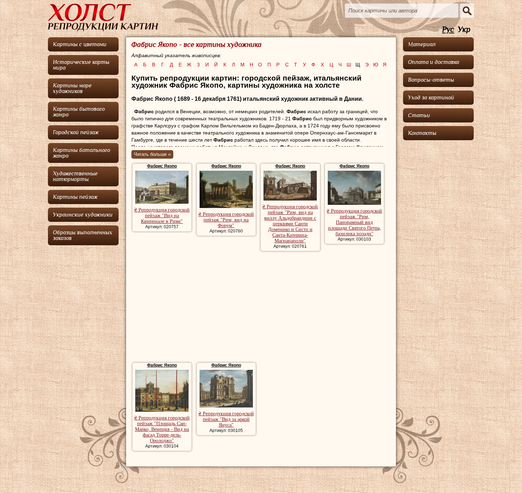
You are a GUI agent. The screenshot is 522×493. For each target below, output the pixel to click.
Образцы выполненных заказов (82, 235)
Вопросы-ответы (431, 80)
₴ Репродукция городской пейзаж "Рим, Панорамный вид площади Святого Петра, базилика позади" (354, 222)
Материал (422, 44)
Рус (448, 30)
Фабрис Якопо (162, 166)
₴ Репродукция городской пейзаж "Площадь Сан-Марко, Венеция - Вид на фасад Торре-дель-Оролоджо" (162, 429)
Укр (464, 30)
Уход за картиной (431, 97)
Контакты (422, 133)
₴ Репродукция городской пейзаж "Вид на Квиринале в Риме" (162, 215)
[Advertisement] (260, 307)
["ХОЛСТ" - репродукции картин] (103, 17)
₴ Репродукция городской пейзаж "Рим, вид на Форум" (226, 220)
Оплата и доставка (433, 62)
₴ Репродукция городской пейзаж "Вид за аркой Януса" (226, 419)
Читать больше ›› (152, 154)
